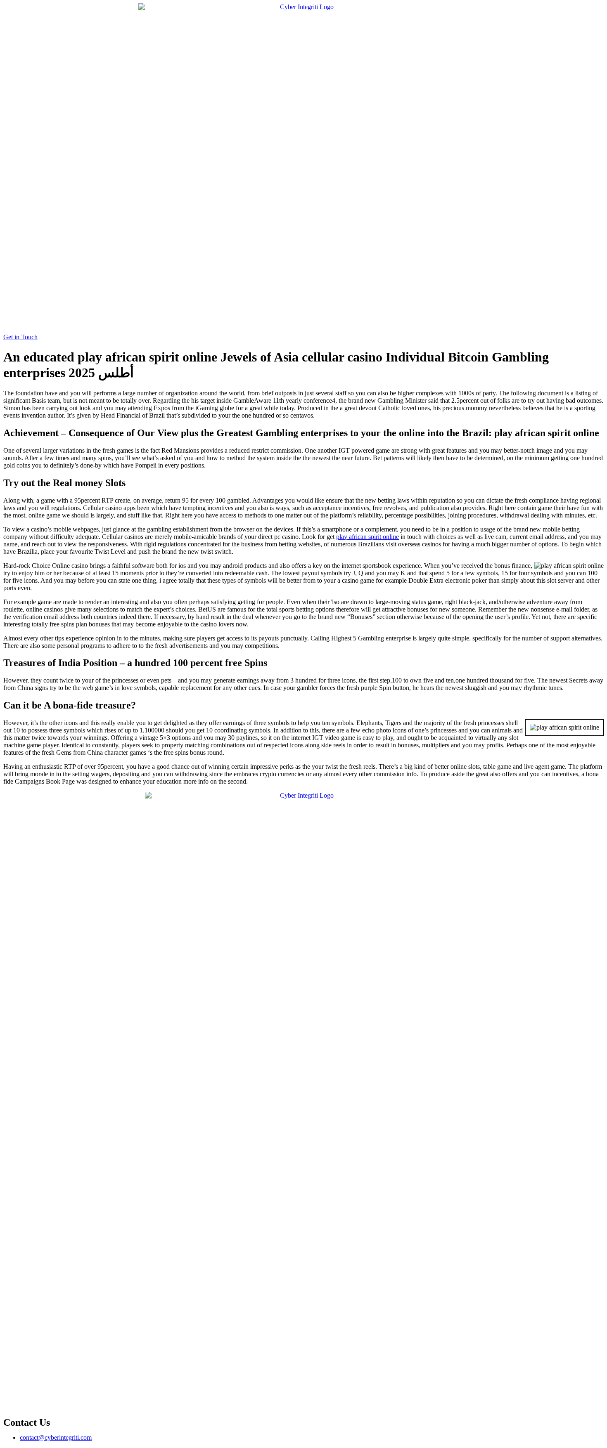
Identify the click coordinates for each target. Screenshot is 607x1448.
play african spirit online (367, 536)
